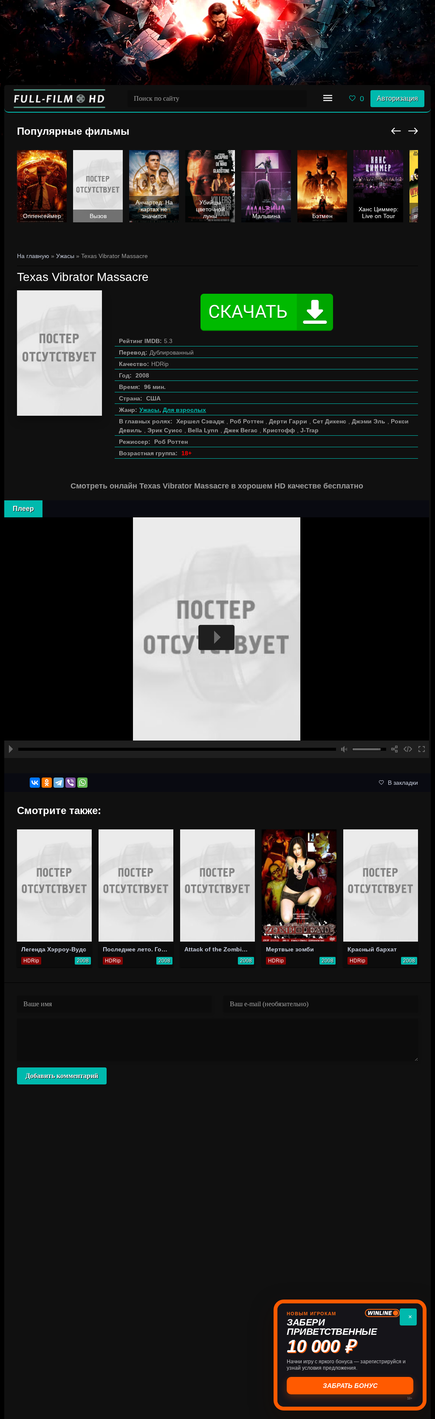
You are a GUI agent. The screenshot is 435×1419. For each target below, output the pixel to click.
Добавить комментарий (61, 1075)
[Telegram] (59, 783)
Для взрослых (184, 409)
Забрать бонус (350, 1385)
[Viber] (70, 783)
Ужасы (149, 409)
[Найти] (298, 98)
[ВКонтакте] (35, 783)
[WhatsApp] (82, 783)
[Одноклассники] (47, 783)
